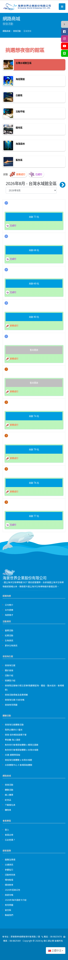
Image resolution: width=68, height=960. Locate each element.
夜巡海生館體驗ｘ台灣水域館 (18, 759)
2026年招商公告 (12, 889)
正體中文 (56, 950)
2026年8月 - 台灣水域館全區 (31, 183)
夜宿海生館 (10, 665)
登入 (7, 829)
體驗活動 (9, 789)
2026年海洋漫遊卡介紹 (16, 899)
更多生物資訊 (11, 645)
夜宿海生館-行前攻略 (14, 699)
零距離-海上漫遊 (12, 739)
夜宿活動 (9, 784)
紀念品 (8, 799)
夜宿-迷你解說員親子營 (16, 734)
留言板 (8, 910)
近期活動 (9, 635)
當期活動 (9, 630)
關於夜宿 (9, 670)
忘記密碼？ (10, 839)
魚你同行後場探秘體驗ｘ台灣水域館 (21, 749)
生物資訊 (9, 640)
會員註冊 (9, 834)
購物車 (8, 809)
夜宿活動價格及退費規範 (16, 694)
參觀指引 (9, 869)
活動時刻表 (10, 874)
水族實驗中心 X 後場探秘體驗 (18, 764)
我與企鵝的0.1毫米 (13, 729)
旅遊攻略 (9, 894)
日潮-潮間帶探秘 (12, 754)
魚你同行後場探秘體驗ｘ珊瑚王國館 (21, 744)
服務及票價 (10, 859)
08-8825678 (56, 936)
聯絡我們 (9, 915)
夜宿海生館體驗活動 (14, 724)
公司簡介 (9, 604)
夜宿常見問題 (11, 704)
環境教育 (9, 884)
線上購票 (9, 794)
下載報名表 (10, 804)
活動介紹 (9, 675)
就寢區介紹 (10, 680)
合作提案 (9, 609)
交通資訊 (9, 864)
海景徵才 (9, 615)
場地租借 (9, 879)
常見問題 (9, 905)
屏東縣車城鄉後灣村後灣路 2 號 (25, 936)
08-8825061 (15, 940)
